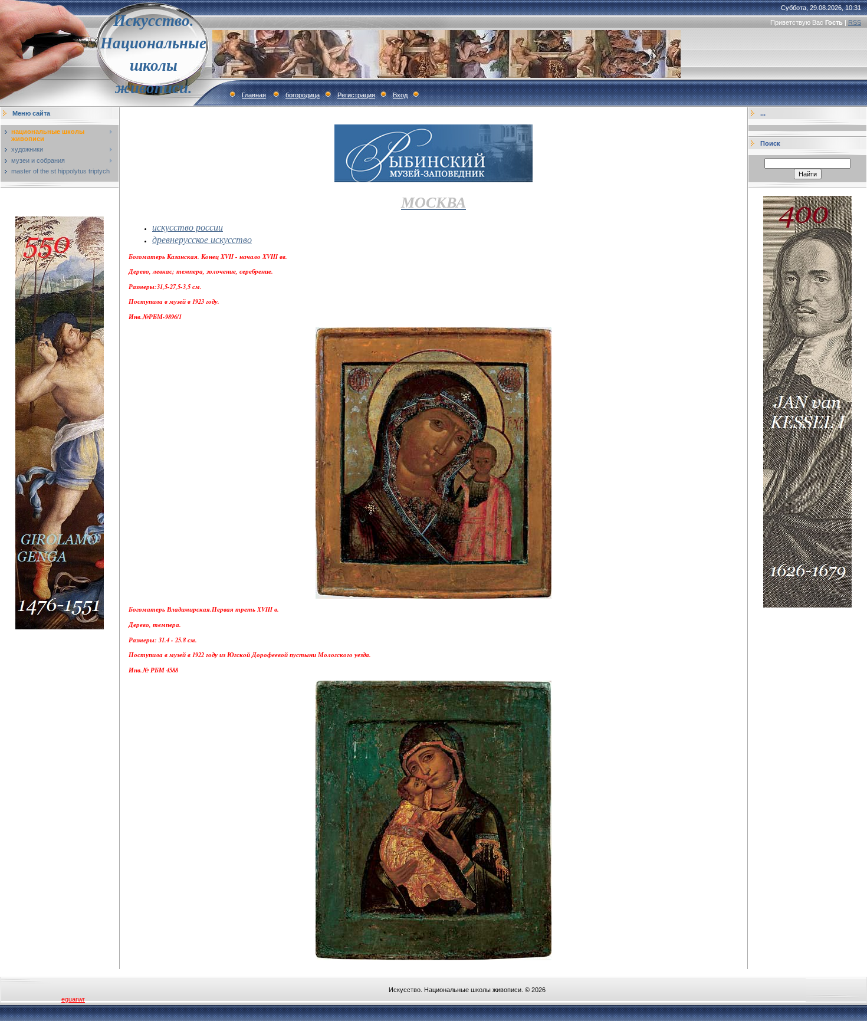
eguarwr (73, 999)
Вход (400, 95)
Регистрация (356, 95)
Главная (254, 95)
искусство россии (187, 227)
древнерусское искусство (202, 239)
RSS (854, 22)
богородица (302, 95)
